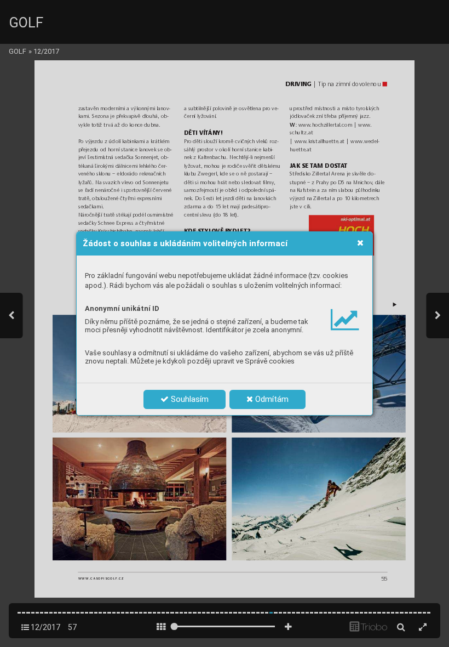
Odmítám (271, 399)
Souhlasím (189, 399)
